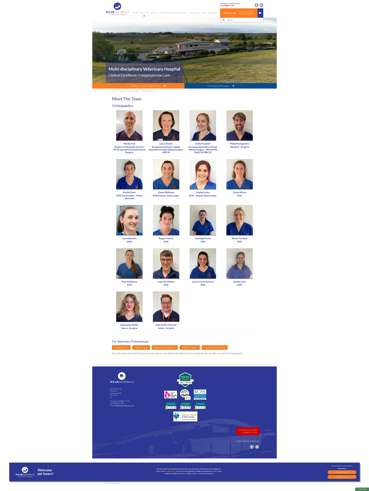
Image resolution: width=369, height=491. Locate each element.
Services (154, 13)
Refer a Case (141, 347)
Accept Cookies (343, 472)
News (203, 13)
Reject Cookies (343, 477)
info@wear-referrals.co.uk (124, 405)
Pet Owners (181, 13)
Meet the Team (190, 347)
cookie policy (170, 471)
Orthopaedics (121, 347)
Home (135, 13)
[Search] (223, 20)
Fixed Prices (194, 13)
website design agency (113, 483)
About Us (144, 13)
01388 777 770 (230, 4)
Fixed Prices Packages (215, 347)
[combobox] (243, 20)
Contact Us (213, 13)
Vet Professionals (167, 13)
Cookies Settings (362, 489)
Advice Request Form (165, 347)
